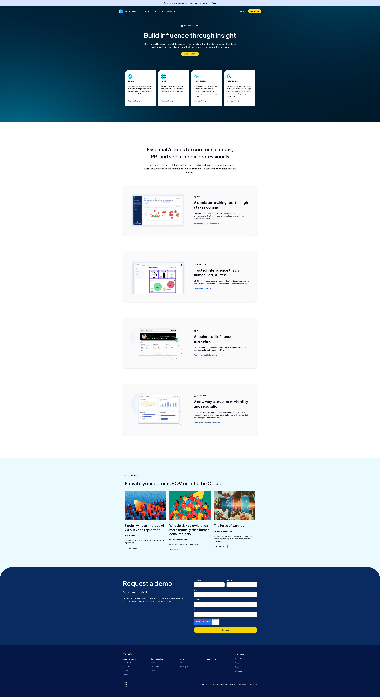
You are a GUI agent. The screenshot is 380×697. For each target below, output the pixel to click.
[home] (130, 11)
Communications (132, 548)
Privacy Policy (242, 684)
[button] (151, 11)
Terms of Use (253, 684)
